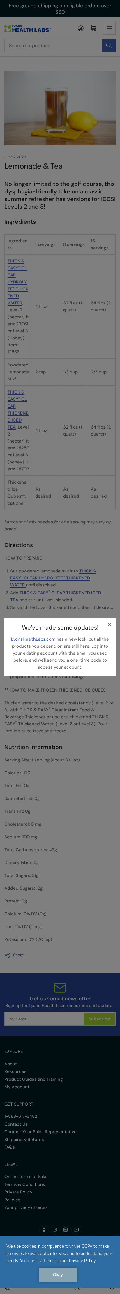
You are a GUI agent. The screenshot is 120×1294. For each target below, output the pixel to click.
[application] (60, 1262)
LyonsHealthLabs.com (34, 639)
